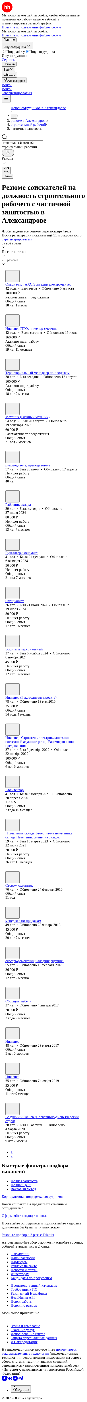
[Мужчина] (12, 276)
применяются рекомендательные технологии (39, 1351)
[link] (9, 75)
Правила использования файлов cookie (31, 35)
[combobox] (22, 142)
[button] (7, 85)
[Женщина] (12, 320)
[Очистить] (8, 152)
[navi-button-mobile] (6, 98)
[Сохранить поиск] (6, 170)
